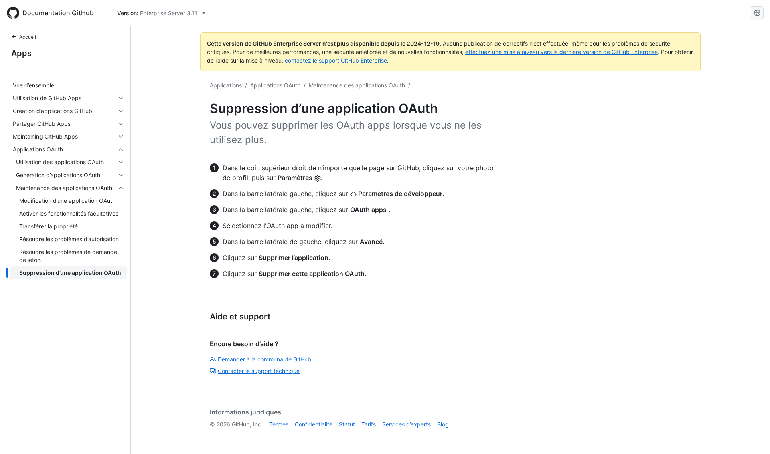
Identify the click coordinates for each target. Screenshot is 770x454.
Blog (443, 424)
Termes (278, 424)
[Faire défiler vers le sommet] (752, 436)
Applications (226, 85)
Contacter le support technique (259, 370)
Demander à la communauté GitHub (264, 359)
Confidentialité (313, 424)
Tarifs (368, 424)
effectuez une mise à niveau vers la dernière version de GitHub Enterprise (561, 51)
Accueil (27, 37)
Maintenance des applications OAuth (357, 85)
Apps (21, 53)
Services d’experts (406, 424)
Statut (347, 424)
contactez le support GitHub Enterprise (336, 60)
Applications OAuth (275, 85)
